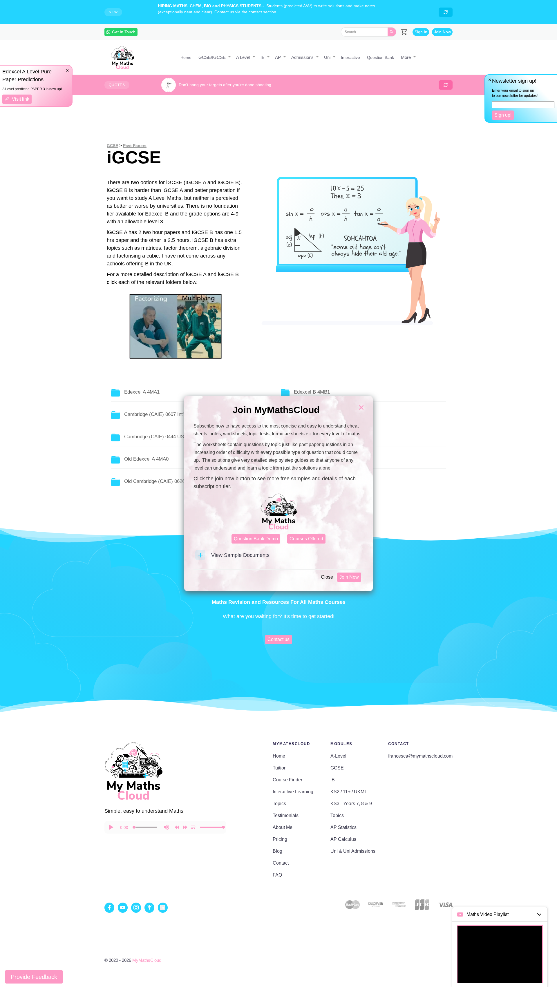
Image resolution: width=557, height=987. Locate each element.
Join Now (349, 577)
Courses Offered (306, 538)
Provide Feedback (34, 977)
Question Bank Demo (256, 538)
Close (327, 577)
